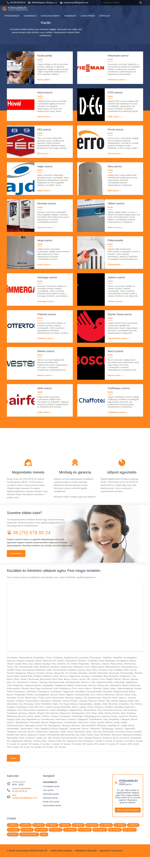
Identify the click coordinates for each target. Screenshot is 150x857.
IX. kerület (120, 825)
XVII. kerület (84, 830)
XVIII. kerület (100, 830)
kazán (44, 834)
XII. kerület (27, 830)
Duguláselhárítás (50, 16)
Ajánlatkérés (88, 16)
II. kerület (25, 825)
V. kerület (65, 825)
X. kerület (133, 825)
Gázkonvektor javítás (52, 805)
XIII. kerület (41, 830)
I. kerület (12, 825)
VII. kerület (92, 825)
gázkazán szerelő (29, 834)
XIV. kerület (55, 830)
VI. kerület (78, 825)
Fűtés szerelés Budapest (128, 810)
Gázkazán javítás (50, 798)
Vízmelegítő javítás (51, 786)
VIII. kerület (106, 825)
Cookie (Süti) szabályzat (61, 851)
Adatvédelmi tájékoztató (86, 851)
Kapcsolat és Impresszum (111, 851)
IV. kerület (52, 825)
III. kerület (38, 825)
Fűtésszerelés (11, 16)
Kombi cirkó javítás (51, 802)
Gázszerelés (30, 16)
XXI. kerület (114, 830)
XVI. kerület (70, 830)
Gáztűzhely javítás (51, 794)
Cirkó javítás (48, 790)
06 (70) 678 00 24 (17, 2)
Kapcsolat (104, 16)
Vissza (13, 758)
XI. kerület (13, 830)
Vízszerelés (70, 16)
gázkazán (12, 834)
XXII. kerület (129, 830)
